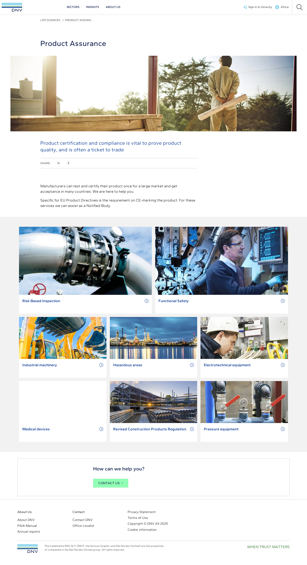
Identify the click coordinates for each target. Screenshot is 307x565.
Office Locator (83, 526)
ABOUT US (113, 7)
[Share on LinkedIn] (58, 163)
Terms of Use (138, 518)
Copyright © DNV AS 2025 (148, 524)
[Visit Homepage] (12, 7)
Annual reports (28, 531)
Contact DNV (82, 520)
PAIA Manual (27, 526)
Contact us (109, 483)
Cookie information (142, 530)
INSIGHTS (92, 7)
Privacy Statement (142, 512)
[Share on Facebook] (68, 163)
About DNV (26, 520)
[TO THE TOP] (27, 548)
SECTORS (73, 7)
